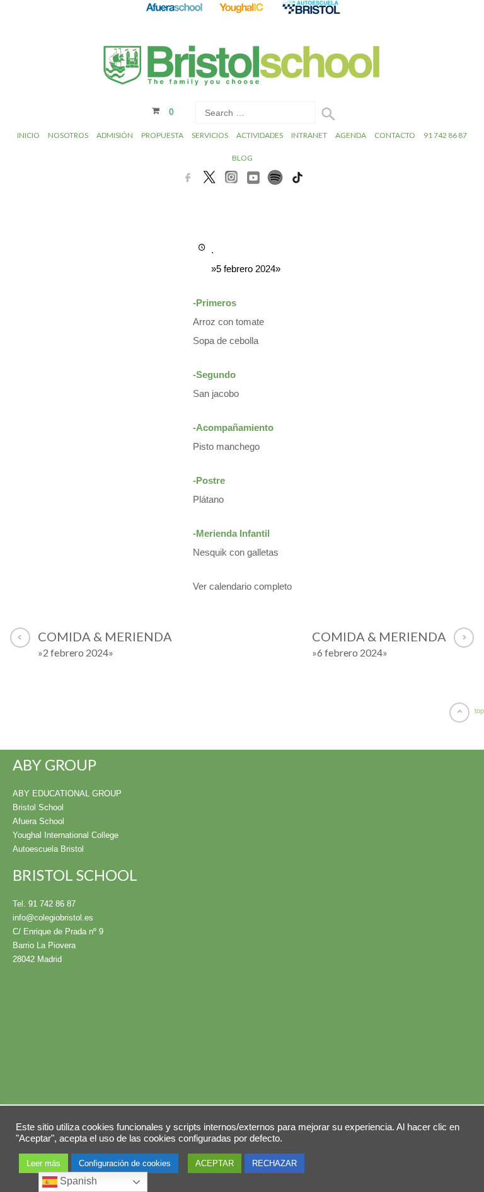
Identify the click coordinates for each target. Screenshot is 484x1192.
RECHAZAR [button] (274, 1163)
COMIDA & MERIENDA (105, 643)
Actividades (259, 135)
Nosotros (68, 135)
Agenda (350, 135)
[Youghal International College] (242, 7)
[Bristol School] (242, 72)
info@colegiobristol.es (53, 917)
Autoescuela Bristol (48, 849)
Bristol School (38, 807)
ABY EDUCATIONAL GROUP (67, 793)
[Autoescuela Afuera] (311, 7)
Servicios (210, 135)
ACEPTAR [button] (214, 1163)
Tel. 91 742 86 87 (44, 903)
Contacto (394, 135)
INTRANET (309, 135)
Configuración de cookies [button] (125, 1163)
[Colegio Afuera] (174, 7)
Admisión (114, 135)
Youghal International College (65, 835)
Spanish (77, 1181)
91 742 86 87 (445, 135)
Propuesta (162, 135)
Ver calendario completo (242, 586)
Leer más (43, 1163)
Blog (242, 158)
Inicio (28, 135)
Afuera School (38, 821)
